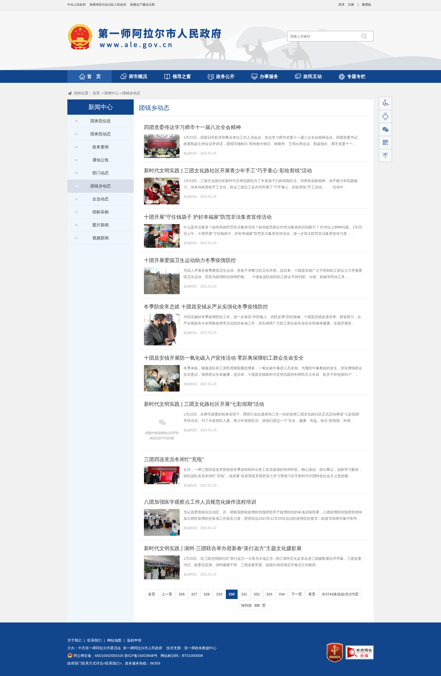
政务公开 (225, 76)
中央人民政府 (76, 4)
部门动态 (100, 173)
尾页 (311, 594)
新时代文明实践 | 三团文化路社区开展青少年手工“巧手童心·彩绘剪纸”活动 (228, 170)
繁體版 (366, 4)
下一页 (296, 594)
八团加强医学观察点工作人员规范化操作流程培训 (200, 502)
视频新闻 (100, 238)
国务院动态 (100, 134)
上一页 (167, 594)
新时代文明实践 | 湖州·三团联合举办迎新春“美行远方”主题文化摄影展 (223, 548)
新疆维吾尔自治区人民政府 (108, 4)
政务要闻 (100, 147)
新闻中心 (111, 93)
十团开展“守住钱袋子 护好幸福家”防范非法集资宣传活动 (208, 217)
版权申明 (134, 640)
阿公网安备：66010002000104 (99, 656)
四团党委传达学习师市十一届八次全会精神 (192, 127)
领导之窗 (182, 76)
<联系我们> (112, 663)
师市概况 (138, 76)
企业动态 (100, 199)
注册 (351, 4)
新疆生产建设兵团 (142, 4)
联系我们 (94, 640)
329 (219, 594)
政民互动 (312, 76)
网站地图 (114, 640)
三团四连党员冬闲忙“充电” (174, 459)
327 (194, 594)
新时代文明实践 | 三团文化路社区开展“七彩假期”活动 (204, 404)
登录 (341, 4)
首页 (96, 93)
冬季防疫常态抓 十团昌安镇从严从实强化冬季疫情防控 (206, 306)
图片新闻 (100, 225)
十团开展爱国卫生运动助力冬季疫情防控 (190, 260)
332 (257, 594)
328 (207, 594)
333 (269, 594)
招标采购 (100, 212)
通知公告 (100, 160)
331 (244, 594)
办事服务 (269, 76)
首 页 (94, 76)
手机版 (385, 142)
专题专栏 (356, 76)
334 (282, 594)
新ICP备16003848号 (141, 656)
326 (182, 594)
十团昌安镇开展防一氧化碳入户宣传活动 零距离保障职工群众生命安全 (224, 358)
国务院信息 (100, 121)
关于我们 (74, 640)
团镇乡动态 (131, 93)
